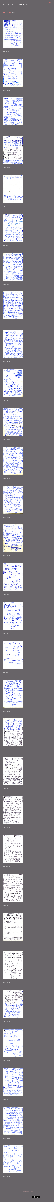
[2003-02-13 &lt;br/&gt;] (13, 228)
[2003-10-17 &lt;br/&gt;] (13, 849)
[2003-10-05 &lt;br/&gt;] (13, 732)
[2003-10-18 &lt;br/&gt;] (13, 888)
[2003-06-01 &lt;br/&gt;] (13, 422)
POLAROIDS (7, 13)
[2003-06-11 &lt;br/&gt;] (13, 461)
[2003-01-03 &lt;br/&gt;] (13, 34)
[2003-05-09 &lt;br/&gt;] (13, 344)
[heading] (16, 4)
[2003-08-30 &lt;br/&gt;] (13, 655)
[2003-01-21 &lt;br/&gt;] (13, 150)
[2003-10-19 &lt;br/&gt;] (13, 927)
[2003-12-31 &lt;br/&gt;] (13, 1159)
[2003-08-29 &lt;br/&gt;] (13, 616)
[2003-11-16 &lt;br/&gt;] (13, 1121)
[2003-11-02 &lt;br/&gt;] (13, 1043)
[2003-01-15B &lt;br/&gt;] (13, 111)
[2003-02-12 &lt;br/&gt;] (13, 189)
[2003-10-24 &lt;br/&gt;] (13, 1004)
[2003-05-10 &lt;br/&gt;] (13, 383)
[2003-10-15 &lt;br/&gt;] (13, 810)
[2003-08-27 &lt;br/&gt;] (13, 538)
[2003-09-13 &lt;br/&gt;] (13, 694)
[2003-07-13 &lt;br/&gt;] (13, 500)
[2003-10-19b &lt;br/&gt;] (13, 965)
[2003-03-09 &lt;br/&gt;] (13, 267)
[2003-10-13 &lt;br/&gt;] (13, 771)
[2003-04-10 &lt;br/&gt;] (13, 305)
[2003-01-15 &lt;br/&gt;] (13, 73)
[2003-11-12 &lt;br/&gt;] (13, 1082)
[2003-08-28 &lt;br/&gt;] (13, 577)
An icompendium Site (27, 1191)
